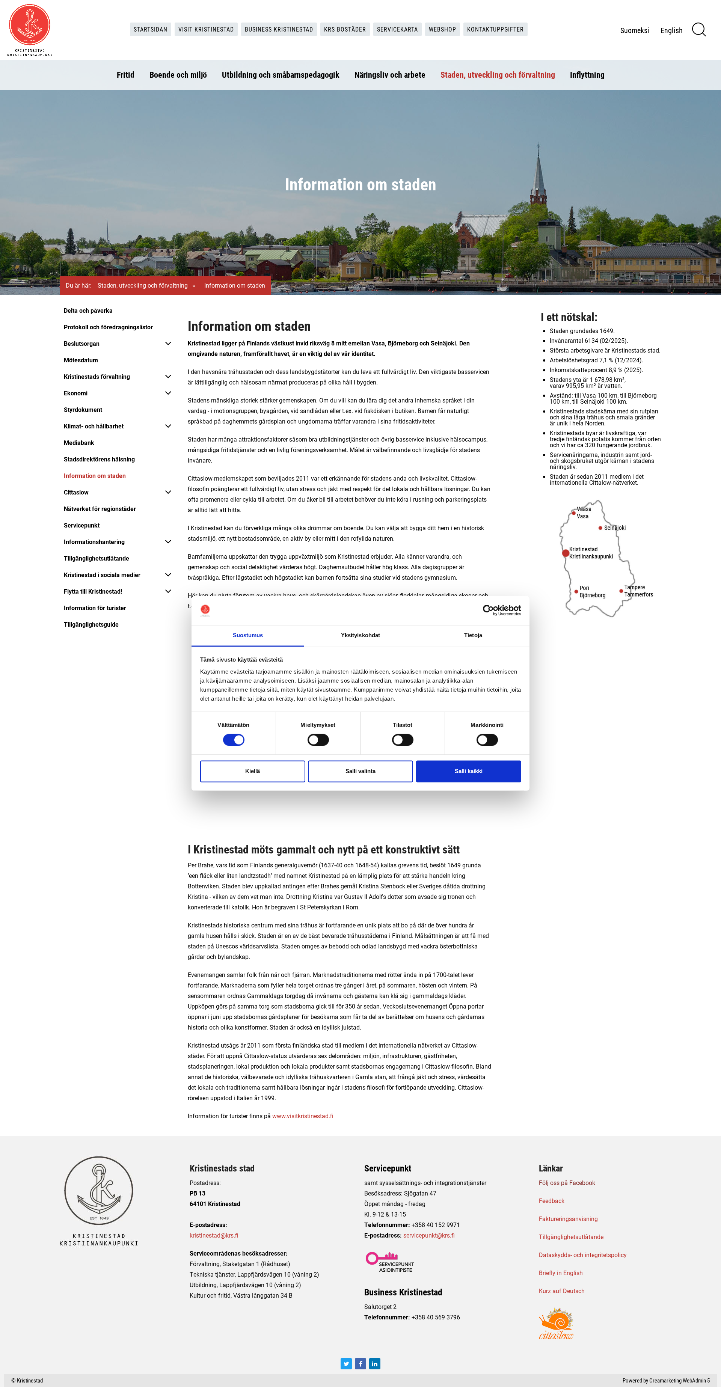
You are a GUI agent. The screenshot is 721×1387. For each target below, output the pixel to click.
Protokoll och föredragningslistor (108, 327)
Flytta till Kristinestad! (93, 591)
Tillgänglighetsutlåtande (96, 558)
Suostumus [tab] (248, 635)
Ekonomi (75, 393)
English (672, 30)
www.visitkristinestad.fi (302, 1116)
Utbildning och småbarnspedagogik (280, 74)
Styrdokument (83, 409)
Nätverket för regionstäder (100, 509)
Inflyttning (587, 74)
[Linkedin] (374, 1363)
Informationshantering (94, 542)
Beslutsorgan (82, 343)
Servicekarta (397, 29)
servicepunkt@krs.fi (429, 1235)
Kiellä (252, 771)
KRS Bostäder (345, 29)
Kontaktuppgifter (495, 29)
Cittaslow (76, 492)
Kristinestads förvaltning (97, 376)
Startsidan (150, 29)
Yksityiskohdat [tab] (360, 635)
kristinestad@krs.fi (214, 1235)
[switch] (318, 740)
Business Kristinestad (279, 29)
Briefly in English (561, 1273)
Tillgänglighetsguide (91, 624)
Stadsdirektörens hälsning (99, 459)
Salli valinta (360, 771)
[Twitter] (346, 1363)
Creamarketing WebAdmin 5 (679, 1380)
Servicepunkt (82, 525)
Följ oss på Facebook (567, 1182)
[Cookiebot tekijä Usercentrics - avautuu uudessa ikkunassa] (488, 610)
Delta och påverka (88, 310)
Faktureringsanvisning (568, 1219)
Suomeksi (634, 30)
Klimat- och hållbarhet (94, 426)
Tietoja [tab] (473, 635)
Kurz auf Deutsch (562, 1291)
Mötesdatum (81, 360)
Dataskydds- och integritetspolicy (583, 1255)
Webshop (442, 29)
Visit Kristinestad (206, 29)
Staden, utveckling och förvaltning (497, 74)
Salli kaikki (469, 771)
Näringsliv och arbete (389, 74)
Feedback (551, 1201)
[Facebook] (360, 1363)
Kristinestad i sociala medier (102, 575)
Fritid (125, 74)
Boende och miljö (178, 74)
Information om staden (95, 475)
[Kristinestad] (30, 30)
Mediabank (79, 442)
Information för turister (95, 608)
